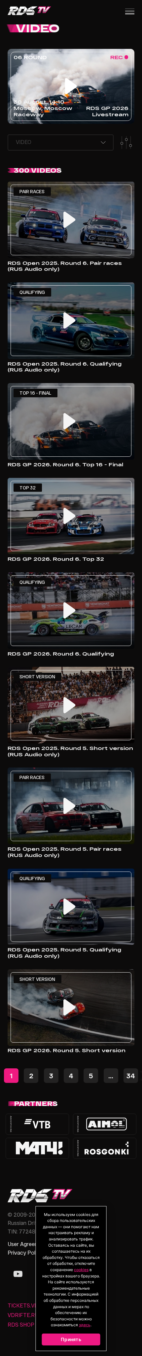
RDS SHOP (21, 1324)
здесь (84, 1324)
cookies (81, 1269)
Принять (71, 1339)
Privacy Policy (25, 1252)
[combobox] (61, 142)
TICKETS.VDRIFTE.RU (35, 1305)
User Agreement (27, 1244)
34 (130, 1075)
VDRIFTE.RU (23, 1315)
